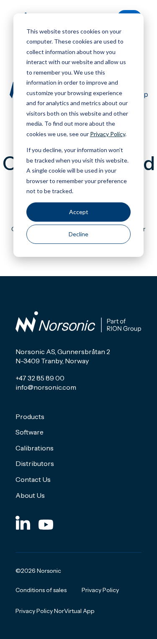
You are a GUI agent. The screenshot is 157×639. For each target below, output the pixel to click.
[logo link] (78, 321)
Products (29, 416)
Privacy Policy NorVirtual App (55, 611)
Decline (78, 234)
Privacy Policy (107, 133)
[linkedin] (22, 522)
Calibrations (34, 448)
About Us (30, 495)
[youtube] (46, 522)
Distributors (34, 463)
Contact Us (33, 479)
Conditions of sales (41, 590)
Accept (78, 211)
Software (29, 432)
